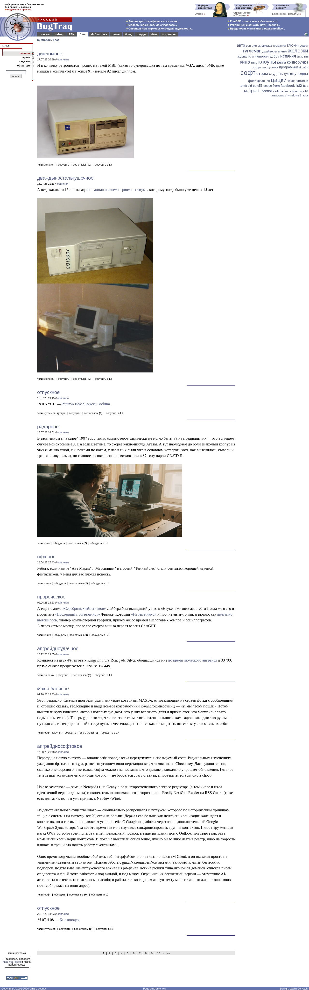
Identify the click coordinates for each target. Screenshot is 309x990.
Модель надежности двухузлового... (152, 24)
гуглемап (50, 413)
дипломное (49, 53)
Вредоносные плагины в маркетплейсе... (257, 28)
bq (254, 85)
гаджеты (24, 61)
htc (246, 91)
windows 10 (300, 91)
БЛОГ (6, 46)
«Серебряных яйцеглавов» (84, 608)
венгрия (251, 45)
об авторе (23, 65)
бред (128, 34)
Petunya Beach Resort (78, 403)
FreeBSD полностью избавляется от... (254, 21)
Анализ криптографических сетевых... (153, 21)
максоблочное (53, 688)
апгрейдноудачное (57, 648)
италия (302, 56)
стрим (262, 73)
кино (47, 543)
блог (83, 34)
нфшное (46, 556)
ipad (255, 90)
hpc (305, 85)
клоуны (56, 732)
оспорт (256, 67)
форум (141, 34)
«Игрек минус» (143, 614)
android (246, 85)
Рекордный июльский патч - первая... (254, 24)
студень (276, 74)
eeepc (267, 85)
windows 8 (295, 95)
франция (263, 81)
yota (305, 95)
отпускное (48, 392)
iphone (266, 91)
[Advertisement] (273, 173)
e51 (259, 85)
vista (287, 91)
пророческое (51, 596)
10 (158, 953)
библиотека (99, 34)
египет (282, 51)
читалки (302, 81)
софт (47, 732)
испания (288, 56)
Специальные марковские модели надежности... (160, 28)
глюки (292, 45)
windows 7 (279, 95)
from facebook (284, 85)
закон (116, 34)
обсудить (63, 164)
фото (252, 81)
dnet (154, 34)
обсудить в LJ (103, 164)
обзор (59, 34)
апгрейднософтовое (59, 746)
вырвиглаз (265, 45)
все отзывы (82, 164)
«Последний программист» (77, 614)
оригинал (63, 59)
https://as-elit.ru (12, 961)
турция (61, 413)
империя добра (267, 56)
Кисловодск (69, 919)
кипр (254, 62)
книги (47, 583)
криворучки (297, 62)
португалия (270, 67)
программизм (290, 67)
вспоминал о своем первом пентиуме (116, 189)
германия (279, 45)
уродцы (301, 74)
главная (45, 34)
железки (49, 164)
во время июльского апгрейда (192, 659)
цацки (279, 80)
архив (26, 57)
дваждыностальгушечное (65, 178)
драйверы (269, 51)
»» (168, 953)
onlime (278, 91)
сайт (305, 67)
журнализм (246, 56)
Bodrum (103, 403)
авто (241, 45)
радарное (48, 426)
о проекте (169, 34)
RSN (71, 34)
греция (303, 45)
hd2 (299, 85)
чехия (291, 81)
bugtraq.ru (44, 39)
